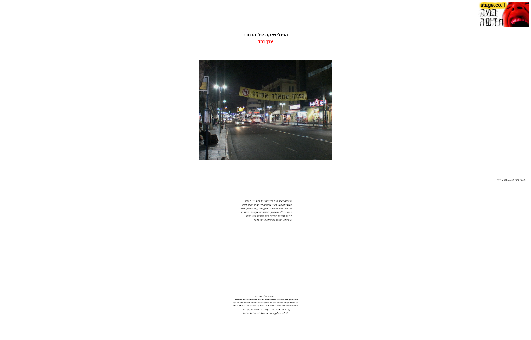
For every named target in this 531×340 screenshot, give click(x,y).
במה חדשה (249, 313)
